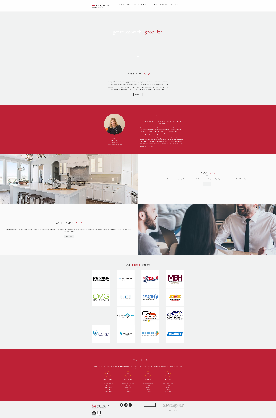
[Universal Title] (125, 287)
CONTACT (122, 6)
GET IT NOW (69, 236)
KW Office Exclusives (140, 4)
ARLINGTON (128, 379)
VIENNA (168, 379)
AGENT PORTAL (149, 405)
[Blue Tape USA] (175, 342)
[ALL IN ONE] (150, 323)
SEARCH (207, 184)
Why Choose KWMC (125, 4)
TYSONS (148, 379)
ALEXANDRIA (108, 379)
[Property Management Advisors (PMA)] (175, 323)
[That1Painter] (125, 342)
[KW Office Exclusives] (101, 287)
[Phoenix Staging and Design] (101, 342)
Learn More (138, 94)
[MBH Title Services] (175, 287)
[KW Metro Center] (100, 6)
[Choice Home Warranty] (150, 342)
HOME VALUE (174, 4)
